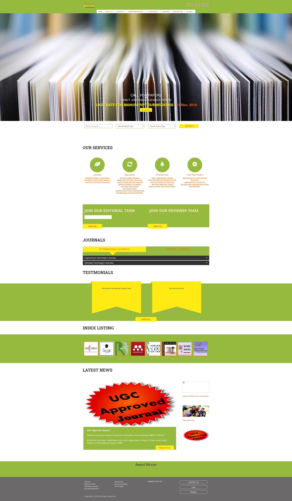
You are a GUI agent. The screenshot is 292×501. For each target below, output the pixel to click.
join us (92, 226)
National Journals (89, 484)
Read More (146, 110)
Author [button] (189, 11)
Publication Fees (189, 396)
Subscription (178, 11)
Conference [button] (153, 11)
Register (205, 5)
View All (146, 319)
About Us (109, 11)
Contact (190, 5)
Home (100, 11)
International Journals (91, 486)
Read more (164, 447)
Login (197, 5)
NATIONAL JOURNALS (178, 249)
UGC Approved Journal (191, 420)
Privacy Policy (118, 482)
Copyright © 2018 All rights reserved (99, 496)
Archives (165, 11)
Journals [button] (120, 11)
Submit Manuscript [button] (135, 11)
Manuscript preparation (91, 488)
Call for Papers (119, 486)
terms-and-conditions (121, 484)
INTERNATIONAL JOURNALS (114, 249)
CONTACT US (193, 482)
